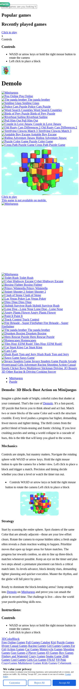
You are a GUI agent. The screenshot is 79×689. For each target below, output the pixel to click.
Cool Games (18, 659)
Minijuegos (16, 378)
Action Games (15, 649)
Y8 (58, 659)
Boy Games (66, 652)
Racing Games (37, 645)
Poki (63, 659)
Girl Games (54, 645)
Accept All (64, 682)
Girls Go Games (36, 659)
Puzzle (13, 381)
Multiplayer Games (29, 663)
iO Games (52, 652)
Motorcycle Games (51, 649)
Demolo (48, 403)
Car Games (32, 649)
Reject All (39, 682)
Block (16, 639)
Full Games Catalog (38, 642)
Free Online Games (13, 642)
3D (3, 639)
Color (8, 639)
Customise (14, 682)
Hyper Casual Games (14, 645)
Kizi (53, 642)
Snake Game (54, 656)
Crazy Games (37, 656)
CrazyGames (9, 663)
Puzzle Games (65, 642)
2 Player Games (35, 652)
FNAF (51, 659)
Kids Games (49, 663)
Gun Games (18, 652)
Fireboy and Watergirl (15, 656)
